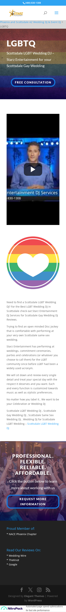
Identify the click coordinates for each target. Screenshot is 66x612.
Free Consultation (33, 82)
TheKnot (14, 560)
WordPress (35, 600)
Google (13, 564)
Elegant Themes (34, 596)
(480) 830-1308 (33, 2)
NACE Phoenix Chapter (23, 534)
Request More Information (33, 501)
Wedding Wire (17, 555)
